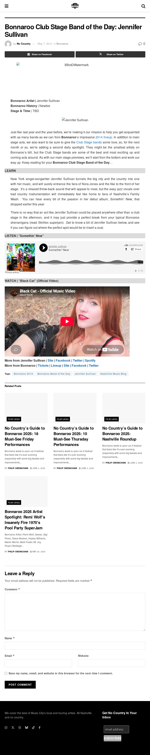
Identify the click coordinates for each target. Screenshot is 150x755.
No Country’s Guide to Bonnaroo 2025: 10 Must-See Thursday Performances (74, 436)
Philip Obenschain (18, 468)
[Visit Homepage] (75, 6)
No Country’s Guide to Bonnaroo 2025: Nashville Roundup (122, 433)
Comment (12, 589)
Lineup (56, 365)
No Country (23, 43)
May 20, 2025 (38, 551)
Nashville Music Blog (113, 373)
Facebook (63, 360)
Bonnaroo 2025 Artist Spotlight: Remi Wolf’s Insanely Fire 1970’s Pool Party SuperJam (25, 520)
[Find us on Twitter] (12, 727)
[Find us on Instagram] (6, 727)
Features (14, 419)
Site (50, 360)
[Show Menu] (6, 6)
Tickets (43, 365)
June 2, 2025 (136, 462)
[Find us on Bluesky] (26, 727)
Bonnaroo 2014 (23, 373)
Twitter (78, 360)
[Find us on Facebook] (39, 727)
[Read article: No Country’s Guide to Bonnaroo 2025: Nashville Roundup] (123, 408)
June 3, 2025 (87, 468)
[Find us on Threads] (19, 727)
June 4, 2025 (38, 468)
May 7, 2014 (45, 43)
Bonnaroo (62, 43)
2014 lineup (104, 137)
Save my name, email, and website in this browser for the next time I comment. (61, 673)
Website (83, 656)
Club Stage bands (89, 142)
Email (10, 656)
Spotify (90, 360)
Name (10, 638)
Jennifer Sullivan (85, 373)
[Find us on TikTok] (33, 727)
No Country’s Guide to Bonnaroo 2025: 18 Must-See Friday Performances (25, 436)
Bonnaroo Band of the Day (54, 373)
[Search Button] (143, 6)
